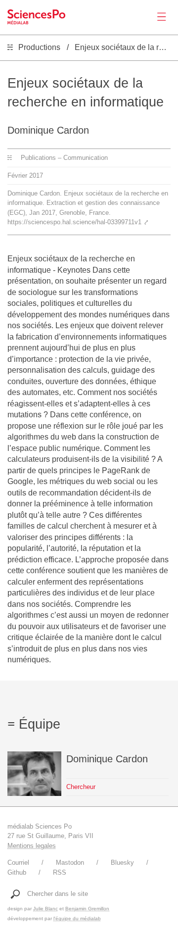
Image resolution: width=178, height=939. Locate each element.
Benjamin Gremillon (87, 908)
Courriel (18, 862)
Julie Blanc (45, 908)
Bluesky (122, 862)
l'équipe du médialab (77, 918)
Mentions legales (31, 845)
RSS (59, 872)
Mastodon (70, 862)
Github (16, 872)
